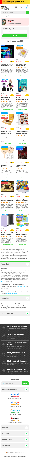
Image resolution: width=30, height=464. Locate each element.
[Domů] (1, 16)
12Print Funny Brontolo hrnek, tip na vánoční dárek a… (22, 133)
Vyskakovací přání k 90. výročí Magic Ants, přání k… (22, 200)
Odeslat (15, 35)
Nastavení (22, 452)
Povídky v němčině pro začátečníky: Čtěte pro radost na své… (22, 99)
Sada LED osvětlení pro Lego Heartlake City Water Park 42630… (7, 65)
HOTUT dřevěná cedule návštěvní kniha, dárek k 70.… (7, 200)
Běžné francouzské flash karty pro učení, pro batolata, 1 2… (22, 234)
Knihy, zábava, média (9, 16)
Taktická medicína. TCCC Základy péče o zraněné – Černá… (22, 167)
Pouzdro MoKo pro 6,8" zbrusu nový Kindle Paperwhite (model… (7, 234)
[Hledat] (27, 12)
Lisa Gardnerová (21, 286)
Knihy (17, 16)
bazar (12, 456)
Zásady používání (15, 452)
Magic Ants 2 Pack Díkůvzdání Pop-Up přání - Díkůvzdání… (6, 133)
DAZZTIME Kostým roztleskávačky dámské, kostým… (6, 99)
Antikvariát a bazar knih (11, 293)
